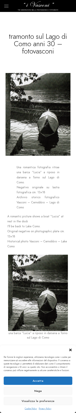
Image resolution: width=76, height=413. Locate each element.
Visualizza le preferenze (38, 401)
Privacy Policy (45, 408)
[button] (70, 350)
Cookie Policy (31, 408)
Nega (38, 391)
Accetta (38, 381)
